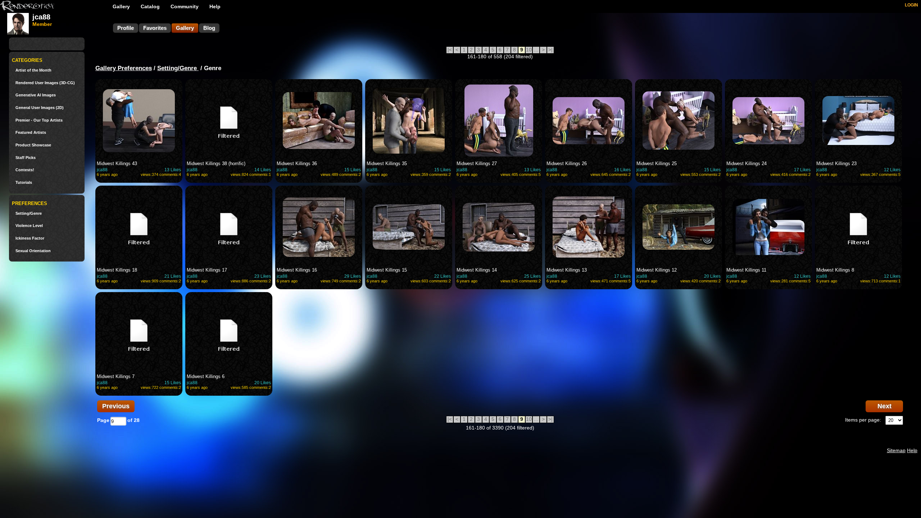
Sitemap (896, 450)
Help (215, 6)
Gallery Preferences (123, 68)
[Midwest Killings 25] (678, 120)
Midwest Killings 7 (116, 376)
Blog (209, 28)
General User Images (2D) (39, 108)
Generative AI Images (35, 95)
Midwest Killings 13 (566, 270)
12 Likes (892, 169)
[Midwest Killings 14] (499, 227)
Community (185, 6)
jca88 (102, 169)
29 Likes (352, 276)
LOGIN (911, 5)
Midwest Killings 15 (387, 270)
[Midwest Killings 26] (588, 120)
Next (884, 406)
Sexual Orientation (33, 251)
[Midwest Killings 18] (139, 227)
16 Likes (622, 169)
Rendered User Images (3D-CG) (45, 83)
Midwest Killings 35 (387, 163)
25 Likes (532, 276)
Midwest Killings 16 (297, 270)
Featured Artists (30, 133)
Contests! (24, 170)
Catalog (150, 6)
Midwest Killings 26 (566, 163)
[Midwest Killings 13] (588, 227)
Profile (125, 28)
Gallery (121, 6)
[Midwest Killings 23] (858, 120)
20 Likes (712, 276)
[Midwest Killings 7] (139, 333)
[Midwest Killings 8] (858, 227)
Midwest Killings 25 (656, 163)
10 (529, 50)
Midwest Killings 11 (746, 270)
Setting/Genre (28, 213)
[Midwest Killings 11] (768, 227)
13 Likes (172, 169)
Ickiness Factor (29, 238)
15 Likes (352, 169)
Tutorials (23, 183)
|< (450, 50)
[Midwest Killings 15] (409, 227)
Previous (116, 406)
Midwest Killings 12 (656, 270)
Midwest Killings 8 (835, 270)
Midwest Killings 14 (477, 270)
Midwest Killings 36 (297, 163)
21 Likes (172, 276)
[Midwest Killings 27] (499, 120)
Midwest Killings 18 (117, 270)
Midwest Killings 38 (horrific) (216, 163)
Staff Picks (25, 158)
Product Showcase (33, 145)
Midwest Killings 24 (746, 163)
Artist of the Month (33, 70)
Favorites (155, 28)
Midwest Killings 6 (205, 376)
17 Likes (802, 169)
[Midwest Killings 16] (319, 227)
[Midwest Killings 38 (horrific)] (229, 120)
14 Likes (262, 169)
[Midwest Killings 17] (229, 227)
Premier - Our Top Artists (39, 120)
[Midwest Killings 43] (139, 120)
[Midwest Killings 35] (409, 120)
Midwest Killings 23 (836, 163)
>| (550, 50)
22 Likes (442, 276)
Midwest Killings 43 (117, 163)
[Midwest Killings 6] (229, 333)
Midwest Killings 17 (207, 270)
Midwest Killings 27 (477, 163)
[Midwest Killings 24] (768, 120)
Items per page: (863, 420)
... (536, 50)
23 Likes (262, 276)
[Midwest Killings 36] (319, 120)
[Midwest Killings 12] (678, 227)
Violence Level (29, 226)
